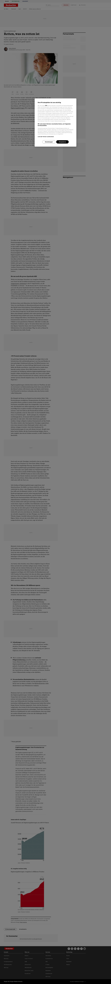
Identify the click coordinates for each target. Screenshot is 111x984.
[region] (55, 122)
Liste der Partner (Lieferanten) (46, 136)
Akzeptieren (62, 142)
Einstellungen (49, 142)
